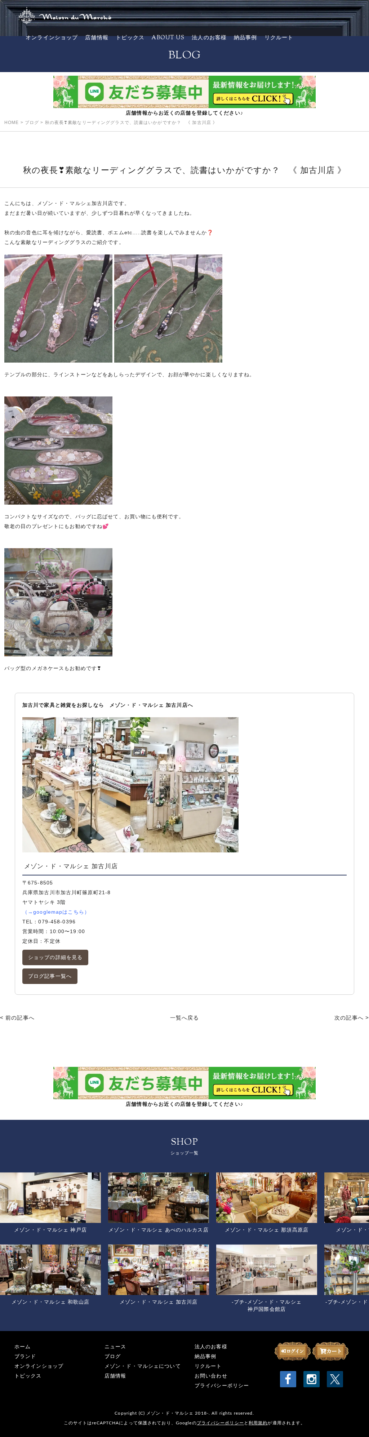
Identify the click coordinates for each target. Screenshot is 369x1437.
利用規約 (258, 1423)
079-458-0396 (56, 921)
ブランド (25, 1356)
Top (352, 1420)
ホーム (22, 1346)
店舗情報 (96, 38)
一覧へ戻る (184, 1018)
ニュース (115, 1346)
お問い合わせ (211, 1376)
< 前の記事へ (17, 1018)
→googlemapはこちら (56, 912)
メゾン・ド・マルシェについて (143, 1366)
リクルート (279, 38)
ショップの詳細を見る (55, 957)
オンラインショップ (52, 38)
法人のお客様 (209, 38)
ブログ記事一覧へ (50, 976)
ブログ (113, 1356)
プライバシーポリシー (222, 1385)
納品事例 (245, 38)
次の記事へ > (351, 1018)
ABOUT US (168, 38)
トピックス (130, 38)
